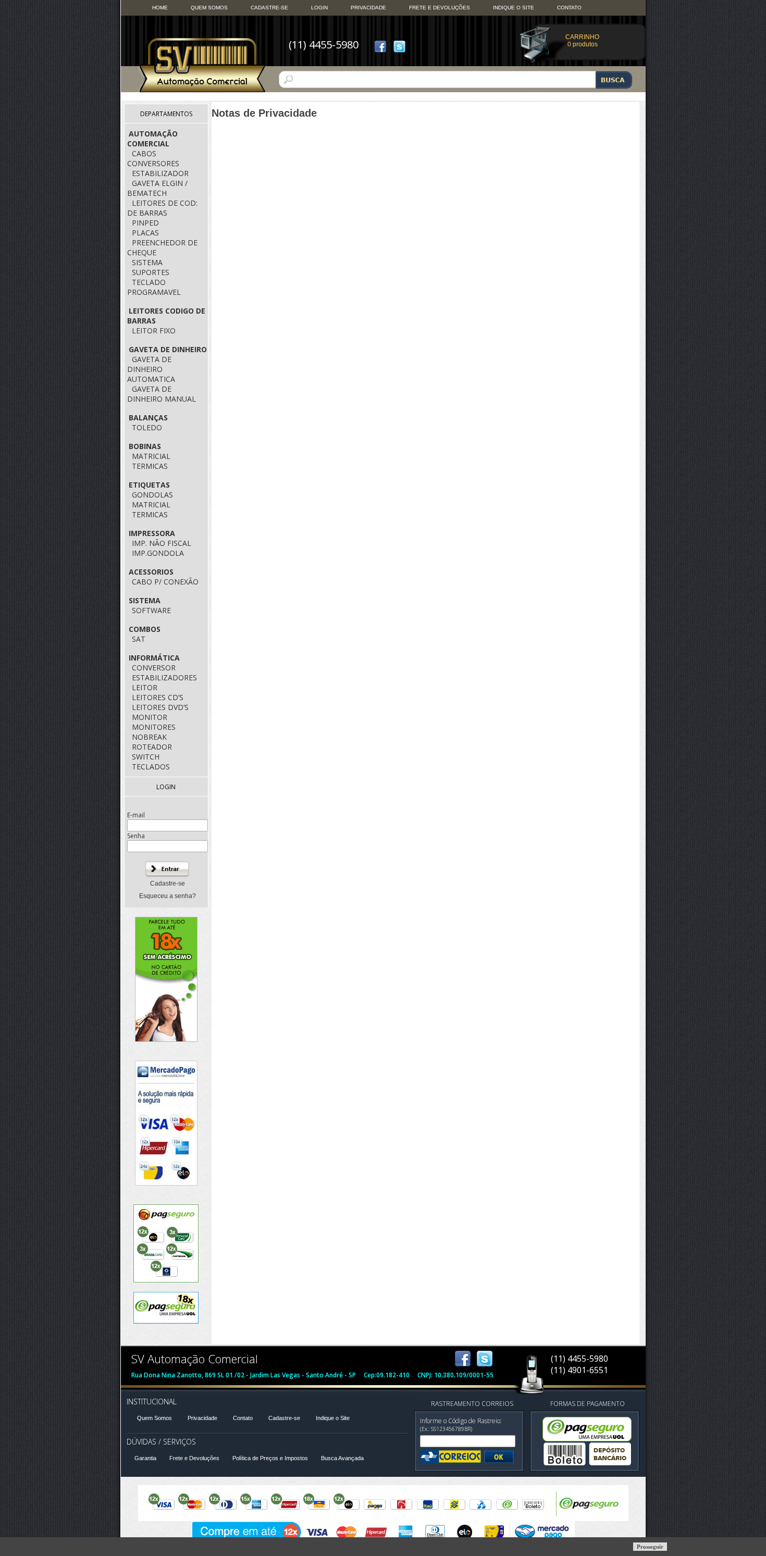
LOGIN (319, 7)
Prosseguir (650, 1546)
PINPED (145, 223)
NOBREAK (149, 737)
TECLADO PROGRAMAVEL (154, 287)
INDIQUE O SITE (513, 7)
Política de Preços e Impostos (270, 1458)
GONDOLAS (152, 495)
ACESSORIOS (151, 572)
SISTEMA (147, 262)
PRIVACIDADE (368, 7)
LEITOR (144, 687)
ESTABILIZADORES (164, 677)
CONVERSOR (154, 668)
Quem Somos (154, 1418)
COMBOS (144, 629)
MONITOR (149, 717)
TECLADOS (151, 766)
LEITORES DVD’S (160, 707)
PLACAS (145, 233)
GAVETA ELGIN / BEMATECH (157, 188)
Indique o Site (333, 1418)
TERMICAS (150, 466)
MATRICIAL (151, 456)
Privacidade (202, 1418)
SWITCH (145, 757)
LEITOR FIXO (154, 330)
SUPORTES (150, 272)
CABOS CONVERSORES (153, 158)
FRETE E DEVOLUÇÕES (439, 7)
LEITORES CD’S (157, 697)
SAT (138, 639)
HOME (160, 7)
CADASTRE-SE (269, 7)
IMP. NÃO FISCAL (161, 543)
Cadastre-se (167, 883)
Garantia (145, 1458)
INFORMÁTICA (154, 658)
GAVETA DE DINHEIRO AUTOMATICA (151, 369)
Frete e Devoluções (194, 1458)
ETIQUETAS (149, 485)
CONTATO (569, 7)
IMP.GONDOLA (158, 553)
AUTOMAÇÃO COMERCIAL (152, 138)
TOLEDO (147, 427)
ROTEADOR (152, 747)
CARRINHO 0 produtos (582, 40)
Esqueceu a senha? (167, 896)
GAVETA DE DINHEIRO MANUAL (161, 394)
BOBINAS (145, 446)
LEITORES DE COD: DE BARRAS (162, 208)
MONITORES (154, 727)
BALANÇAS (148, 417)
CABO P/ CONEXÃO (165, 582)
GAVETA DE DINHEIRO (168, 349)
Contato (243, 1418)
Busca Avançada (342, 1458)
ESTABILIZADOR (160, 173)
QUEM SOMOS (209, 7)
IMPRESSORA (152, 533)
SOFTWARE (151, 610)
